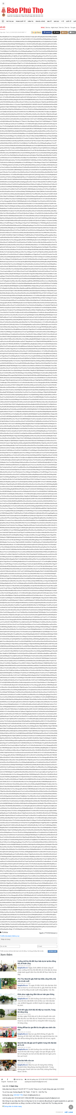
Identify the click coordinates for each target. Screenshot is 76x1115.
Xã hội (2, 27)
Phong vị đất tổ (20, 21)
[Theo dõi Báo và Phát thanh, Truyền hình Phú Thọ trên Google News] (36, 32)
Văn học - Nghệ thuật (52, 27)
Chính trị (30, 21)
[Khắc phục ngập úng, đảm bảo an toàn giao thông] (8, 999)
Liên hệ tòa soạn (18, 1081)
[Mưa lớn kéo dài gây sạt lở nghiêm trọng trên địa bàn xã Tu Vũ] (8, 1047)
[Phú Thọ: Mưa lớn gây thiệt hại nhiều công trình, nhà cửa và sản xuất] (8, 983)
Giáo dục (56, 21)
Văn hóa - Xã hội (40, 21)
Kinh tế (49, 21)
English (3, 1082)
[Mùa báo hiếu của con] (8, 1065)
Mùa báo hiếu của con (26, 1061)
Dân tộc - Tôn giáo (70, 27)
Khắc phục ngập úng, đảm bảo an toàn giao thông (36, 994)
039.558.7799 (18, 1095)
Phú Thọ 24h (10, 21)
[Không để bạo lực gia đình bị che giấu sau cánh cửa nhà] (8, 1032)
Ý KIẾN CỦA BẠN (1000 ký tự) (9, 936)
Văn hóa (61, 27)
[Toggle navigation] (3, 3)
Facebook (10, 1082)
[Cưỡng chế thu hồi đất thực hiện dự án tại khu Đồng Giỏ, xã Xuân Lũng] (8, 966)
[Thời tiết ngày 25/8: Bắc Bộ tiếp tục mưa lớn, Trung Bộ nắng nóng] (8, 1014)
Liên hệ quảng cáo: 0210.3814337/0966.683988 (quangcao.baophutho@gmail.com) (41, 1081)
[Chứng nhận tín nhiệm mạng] (12, 1106)
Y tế (62, 21)
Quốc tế (68, 21)
